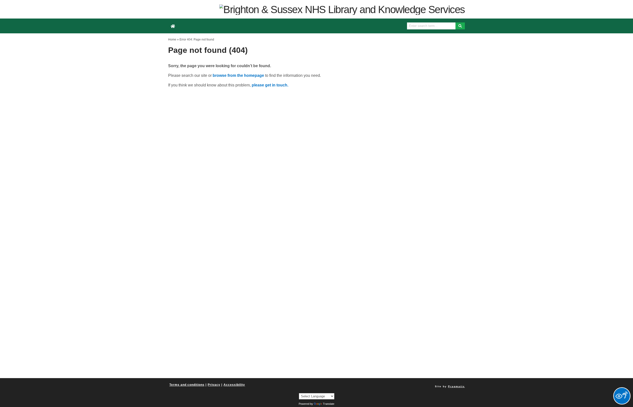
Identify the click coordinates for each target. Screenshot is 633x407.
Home (172, 39)
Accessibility (234, 385)
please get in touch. (270, 85)
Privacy (214, 385)
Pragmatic (456, 386)
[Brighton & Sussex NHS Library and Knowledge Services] (342, 9)
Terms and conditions (186, 385)
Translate (328, 403)
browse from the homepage (238, 75)
